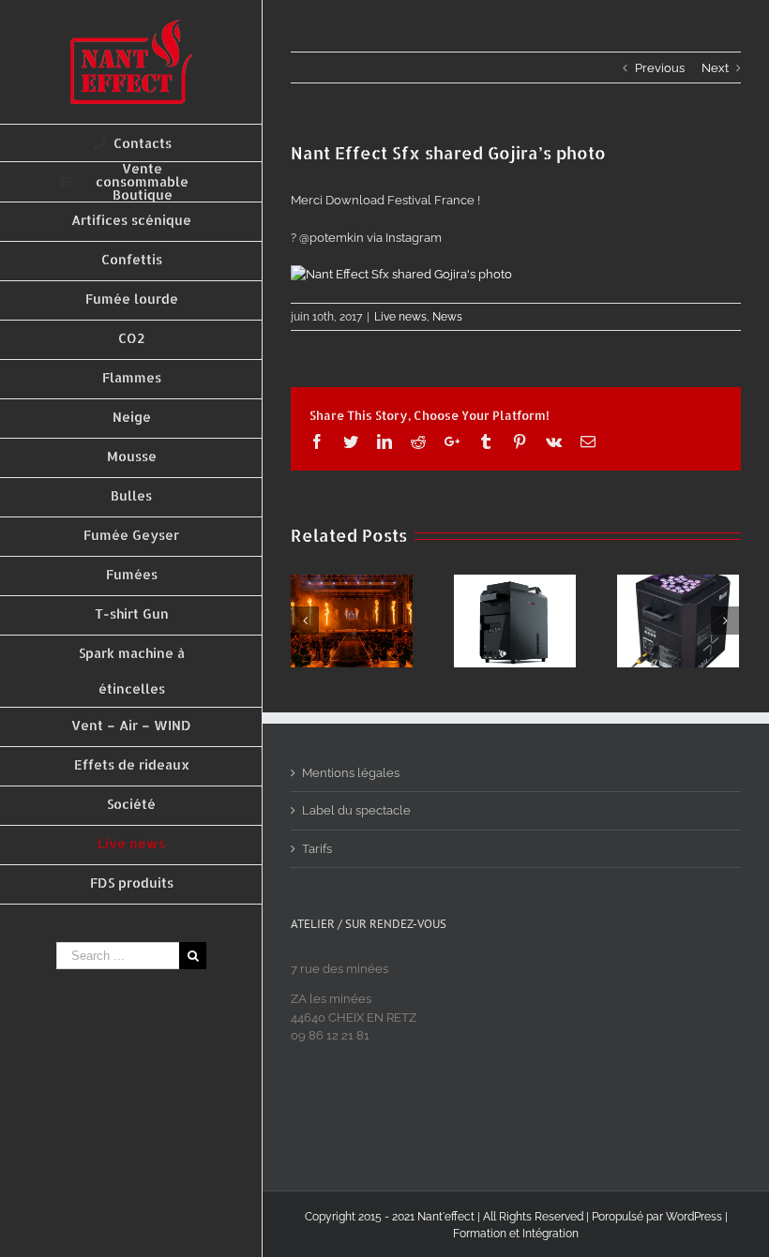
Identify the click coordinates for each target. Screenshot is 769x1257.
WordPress (694, 1216)
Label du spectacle (356, 810)
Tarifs (317, 849)
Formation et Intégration (516, 1233)
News (447, 316)
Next (715, 68)
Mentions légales (351, 773)
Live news (400, 316)
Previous (660, 68)
